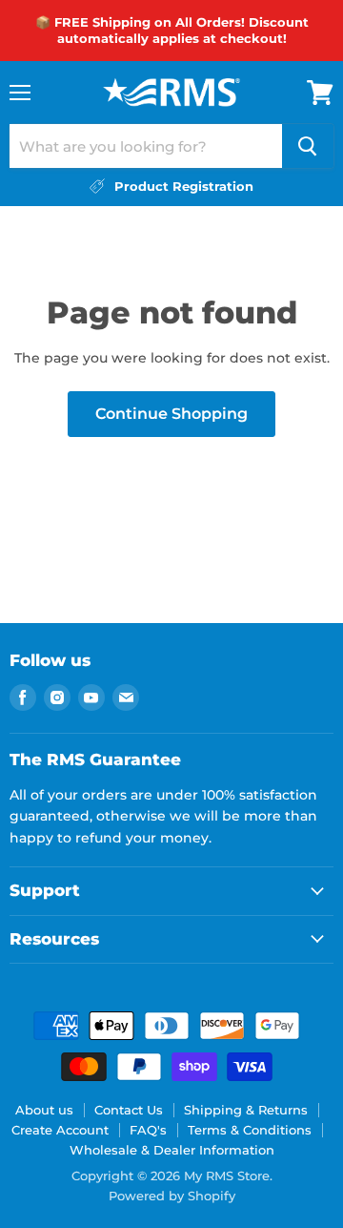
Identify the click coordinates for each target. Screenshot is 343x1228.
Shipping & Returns (246, 1109)
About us (44, 1109)
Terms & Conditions (250, 1129)
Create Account (60, 1129)
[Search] (307, 146)
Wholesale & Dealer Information (172, 1149)
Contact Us (128, 1109)
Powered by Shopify (172, 1195)
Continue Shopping (171, 414)
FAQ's (148, 1129)
